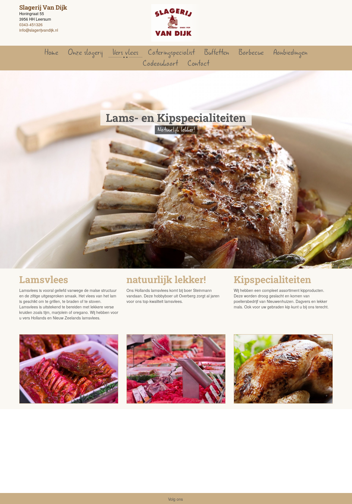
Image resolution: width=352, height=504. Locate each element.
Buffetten (216, 52)
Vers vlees (125, 52)
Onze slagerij (85, 52)
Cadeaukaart (160, 63)
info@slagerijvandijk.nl (38, 30)
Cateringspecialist (171, 52)
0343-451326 (31, 24)
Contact (198, 63)
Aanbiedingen (290, 52)
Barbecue (251, 52)
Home (51, 52)
